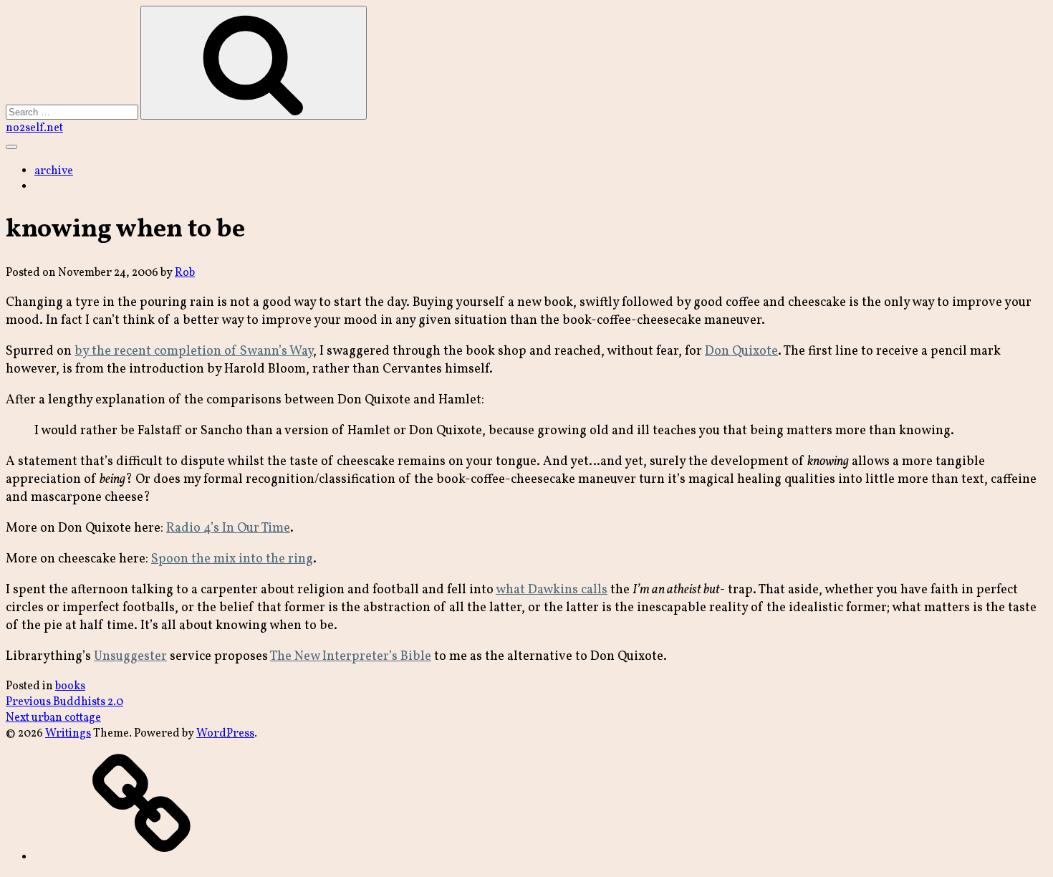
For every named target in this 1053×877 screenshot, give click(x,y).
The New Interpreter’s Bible (350, 657)
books (70, 686)
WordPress (225, 734)
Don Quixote (741, 351)
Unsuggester (130, 657)
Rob (185, 273)
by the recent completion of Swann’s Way (193, 351)
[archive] (141, 858)
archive (53, 171)
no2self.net (34, 128)
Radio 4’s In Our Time (228, 528)
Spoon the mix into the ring (232, 559)
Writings (68, 734)
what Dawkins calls (551, 590)
